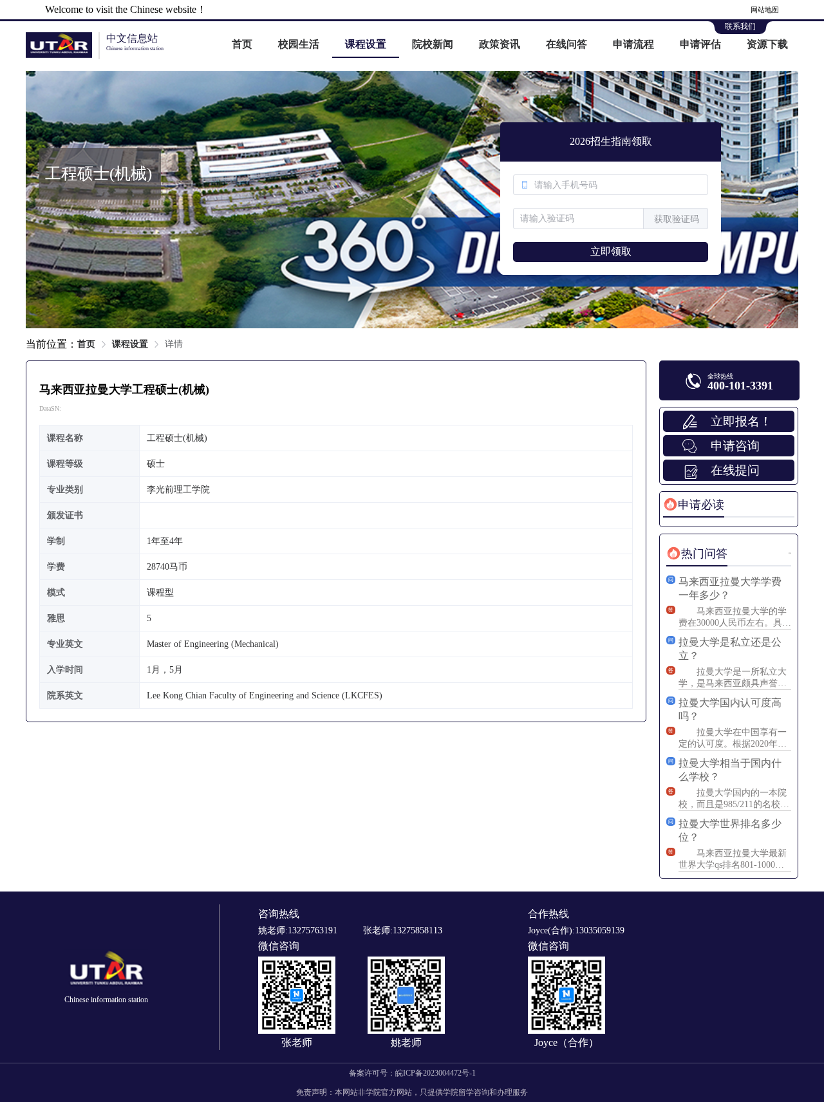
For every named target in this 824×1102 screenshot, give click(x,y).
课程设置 (365, 44)
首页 (242, 44)
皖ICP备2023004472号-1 (435, 1073)
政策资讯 (499, 44)
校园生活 (298, 44)
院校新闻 (432, 44)
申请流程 (633, 44)
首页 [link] (86, 344)
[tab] (693, 505)
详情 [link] (174, 344)
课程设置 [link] (130, 344)
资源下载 (767, 44)
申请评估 (700, 44)
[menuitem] (242, 45)
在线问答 (566, 44)
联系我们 (740, 26)
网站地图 (765, 10)
